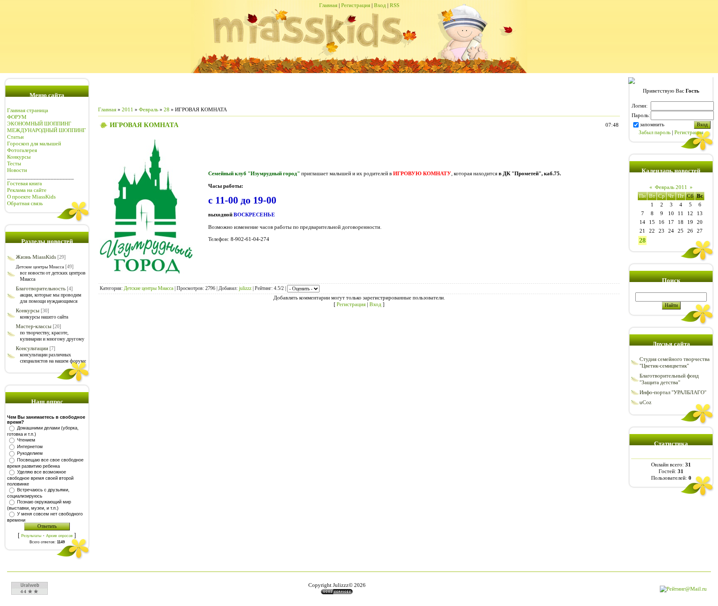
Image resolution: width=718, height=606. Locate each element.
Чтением (26, 439)
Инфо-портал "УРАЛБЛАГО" (672, 392)
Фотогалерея (22, 150)
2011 (127, 109)
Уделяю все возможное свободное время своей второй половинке (40, 477)
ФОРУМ (17, 117)
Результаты (31, 536)
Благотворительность (41, 288)
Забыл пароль (655, 132)
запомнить (652, 124)
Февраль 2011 (671, 187)
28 (167, 109)
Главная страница (27, 110)
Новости (17, 170)
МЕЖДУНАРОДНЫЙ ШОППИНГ (46, 130)
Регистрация (355, 5)
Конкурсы (19, 157)
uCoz (645, 402)
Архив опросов (59, 536)
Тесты (14, 163)
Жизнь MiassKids (36, 257)
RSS (394, 5)
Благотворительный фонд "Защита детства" (669, 379)
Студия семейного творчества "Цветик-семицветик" (674, 362)
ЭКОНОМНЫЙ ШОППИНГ (39, 123)
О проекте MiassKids (31, 197)
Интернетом (30, 446)
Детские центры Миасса (40, 266)
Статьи (15, 137)
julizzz (245, 288)
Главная (328, 5)
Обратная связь (25, 203)
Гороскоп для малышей (34, 143)
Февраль (148, 109)
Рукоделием (30, 453)
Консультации (32, 348)
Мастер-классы (34, 326)
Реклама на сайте (27, 190)
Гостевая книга (24, 183)
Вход (380, 5)
